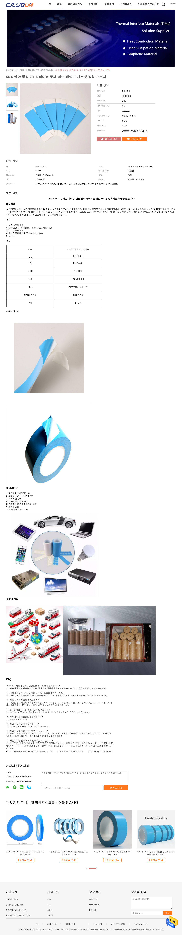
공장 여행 (93, 4)
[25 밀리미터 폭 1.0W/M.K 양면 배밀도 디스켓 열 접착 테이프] (156, 829)
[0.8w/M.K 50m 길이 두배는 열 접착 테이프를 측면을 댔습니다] (68, 829)
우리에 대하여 (75, 4)
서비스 (50, 910)
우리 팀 (50, 915)
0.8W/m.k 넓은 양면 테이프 (100, 751)
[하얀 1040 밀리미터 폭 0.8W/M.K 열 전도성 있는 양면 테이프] (112, 829)
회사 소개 (70, 924)
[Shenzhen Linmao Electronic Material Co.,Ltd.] (19, 5)
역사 (49, 905)
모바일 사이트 (141, 924)
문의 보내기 (116, 787)
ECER (160, 929)
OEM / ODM (94, 905)
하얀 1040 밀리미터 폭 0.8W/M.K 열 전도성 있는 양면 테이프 (112, 853)
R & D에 (92, 910)
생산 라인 (93, 899)
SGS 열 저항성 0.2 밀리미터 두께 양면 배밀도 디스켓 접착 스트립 (82, 70)
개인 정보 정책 (118, 924)
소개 (49, 899)
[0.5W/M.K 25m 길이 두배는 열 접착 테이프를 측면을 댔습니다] (25, 829)
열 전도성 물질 (12, 899)
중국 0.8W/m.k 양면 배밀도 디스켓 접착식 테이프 (39, 929)
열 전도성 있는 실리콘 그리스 (18, 915)
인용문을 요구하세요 (148, 4)
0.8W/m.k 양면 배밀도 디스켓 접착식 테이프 (33, 751)
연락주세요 (126, 4)
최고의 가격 (110, 139)
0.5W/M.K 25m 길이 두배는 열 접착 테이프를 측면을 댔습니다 (25, 853)
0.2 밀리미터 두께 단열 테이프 (70, 751)
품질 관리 (109, 4)
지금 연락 (136, 139)
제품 (59, 4)
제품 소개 (51, 924)
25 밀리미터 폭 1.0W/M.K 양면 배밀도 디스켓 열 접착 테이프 (156, 853)
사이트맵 (97, 924)
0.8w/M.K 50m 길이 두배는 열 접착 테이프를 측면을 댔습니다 (68, 853)
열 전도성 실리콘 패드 (15, 905)
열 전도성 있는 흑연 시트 (16, 910)
